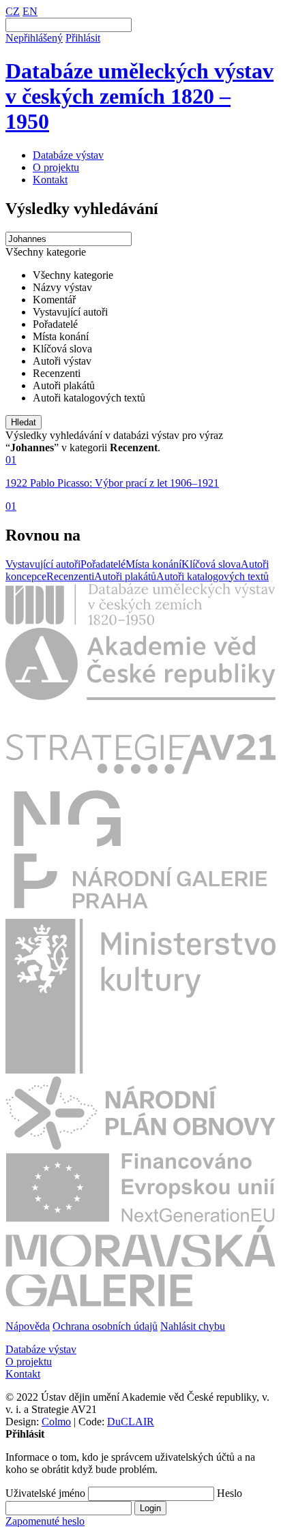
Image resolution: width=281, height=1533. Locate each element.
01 (10, 460)
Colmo (56, 1421)
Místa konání (153, 564)
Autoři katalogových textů (212, 576)
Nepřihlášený (34, 38)
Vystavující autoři (42, 564)
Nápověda (27, 1326)
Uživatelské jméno (45, 1493)
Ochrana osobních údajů (105, 1326)
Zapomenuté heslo (45, 1521)
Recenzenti (70, 576)
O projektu (56, 167)
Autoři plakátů (125, 576)
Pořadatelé (102, 564)
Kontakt (50, 179)
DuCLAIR (130, 1421)
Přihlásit (82, 38)
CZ (12, 11)
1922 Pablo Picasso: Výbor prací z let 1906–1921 (112, 483)
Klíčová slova (211, 564)
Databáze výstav (68, 155)
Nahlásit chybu (192, 1326)
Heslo (229, 1493)
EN (30, 11)
